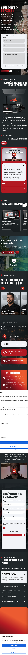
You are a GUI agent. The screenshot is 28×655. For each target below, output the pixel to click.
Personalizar (14, 648)
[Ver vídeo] (14, 155)
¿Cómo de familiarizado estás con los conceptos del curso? (13, 500)
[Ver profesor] (3, 288)
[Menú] (25, 2)
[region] (14, 644)
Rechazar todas (14, 652)
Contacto (12, 621)
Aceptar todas (14, 645)
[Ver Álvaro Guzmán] (10, 303)
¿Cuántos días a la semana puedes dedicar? (11, 516)
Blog (3, 621)
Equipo (7, 621)
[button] (2, 458)
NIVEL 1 (4, 143)
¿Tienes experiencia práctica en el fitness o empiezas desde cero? (13, 508)
